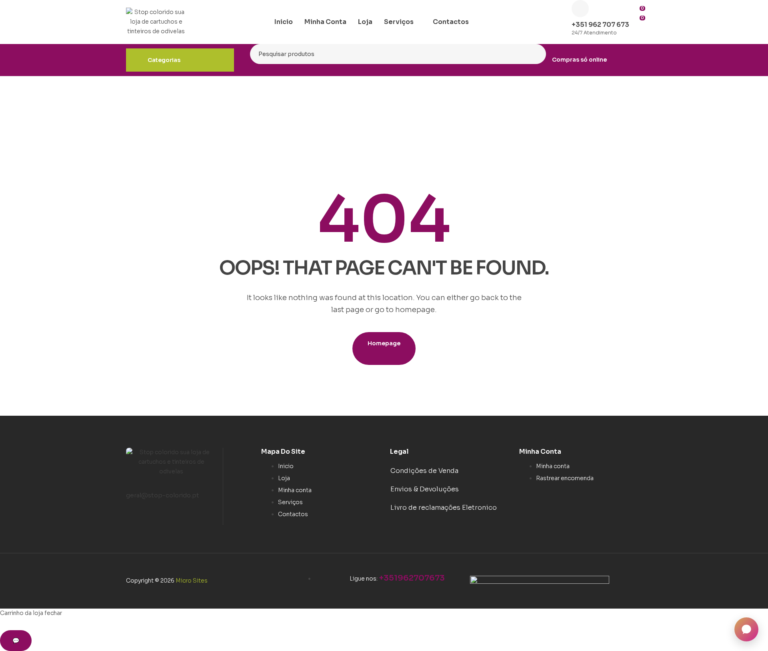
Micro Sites (192, 580)
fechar (53, 613)
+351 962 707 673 (600, 24)
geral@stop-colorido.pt (162, 495)
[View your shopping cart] (639, 31)
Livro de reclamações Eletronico (443, 507)
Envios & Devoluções (424, 489)
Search (535, 54)
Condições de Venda (424, 471)
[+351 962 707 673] (580, 8)
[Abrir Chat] (746, 629)
